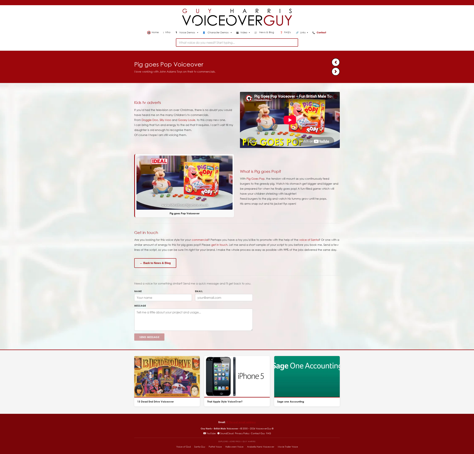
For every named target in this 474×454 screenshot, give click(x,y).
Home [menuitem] (155, 32)
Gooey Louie (186, 120)
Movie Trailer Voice (288, 446)
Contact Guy (258, 433)
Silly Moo (165, 120)
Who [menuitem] (167, 32)
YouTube (211, 433)
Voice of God (183, 446)
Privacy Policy (242, 433)
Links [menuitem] (302, 32)
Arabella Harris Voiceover (260, 446)
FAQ (268, 433)
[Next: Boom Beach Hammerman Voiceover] (336, 71)
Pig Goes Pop (255, 178)
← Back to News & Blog (155, 263)
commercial (200, 240)
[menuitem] (186, 33)
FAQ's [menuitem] (285, 32)
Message (140, 305)
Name (138, 291)
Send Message (149, 337)
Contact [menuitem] (319, 32)
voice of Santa (309, 240)
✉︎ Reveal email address (241, 422)
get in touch (219, 245)
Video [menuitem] (243, 32)
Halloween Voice (234, 446)
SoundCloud (226, 433)
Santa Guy (199, 446)
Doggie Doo (150, 120)
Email (199, 291)
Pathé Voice (215, 446)
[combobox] (237, 42)
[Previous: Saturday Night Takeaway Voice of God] (336, 62)
